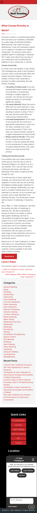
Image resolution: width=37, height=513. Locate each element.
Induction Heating (10, 312)
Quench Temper (10, 337)
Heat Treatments (10, 307)
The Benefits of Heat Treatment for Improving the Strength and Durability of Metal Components (18, 374)
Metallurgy (8, 327)
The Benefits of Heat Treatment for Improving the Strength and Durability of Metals (18, 389)
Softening (7, 342)
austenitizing (8, 294)
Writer (3, 34)
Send (31, 507)
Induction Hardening (11, 309)
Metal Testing (9, 319)
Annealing (7, 292)
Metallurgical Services (12, 322)
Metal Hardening (10, 317)
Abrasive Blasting (10, 287)
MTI (18, 438)
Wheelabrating (9, 357)
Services (18, 425)
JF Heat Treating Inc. (12, 314)
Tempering (8, 349)
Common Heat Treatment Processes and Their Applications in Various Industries (18, 367)
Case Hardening (10, 299)
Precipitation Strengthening (14, 334)
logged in (15, 266)
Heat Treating (18, 429)
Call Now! (22, 475)
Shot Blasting (9, 339)
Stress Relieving (10, 347)
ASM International (18, 434)
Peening (7, 332)
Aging (6, 289)
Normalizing (8, 329)
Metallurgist (8, 324)
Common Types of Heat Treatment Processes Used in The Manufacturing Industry (18, 382)
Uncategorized (9, 354)
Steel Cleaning (9, 344)
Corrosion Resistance (12, 302)
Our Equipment (18, 420)
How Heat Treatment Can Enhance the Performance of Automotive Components (17, 397)
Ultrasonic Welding (11, 352)
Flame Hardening (10, 304)
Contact (18, 443)
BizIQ (10, 506)
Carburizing (8, 297)
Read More (9, 256)
